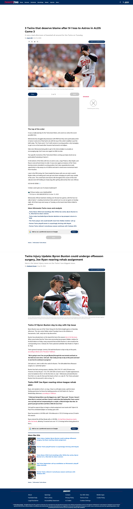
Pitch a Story (48, 498)
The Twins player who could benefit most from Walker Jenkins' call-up (52, 221)
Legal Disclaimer (33, 500)
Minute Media (19, 504)
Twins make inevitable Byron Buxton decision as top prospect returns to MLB (53, 217)
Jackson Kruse (31, 266)
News (21, 2)
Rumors (27, 2)
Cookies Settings (85, 500)
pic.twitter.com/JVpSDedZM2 (42, 192)
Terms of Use (84, 498)
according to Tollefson (49, 393)
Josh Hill (30, 38)
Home (29, 242)
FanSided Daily (32, 498)
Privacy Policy (69, 498)
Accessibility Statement (52, 500)
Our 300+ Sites (84, 495)
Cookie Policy (101, 498)
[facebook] (120, 2)
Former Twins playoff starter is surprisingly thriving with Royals (50, 223)
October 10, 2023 (54, 194)
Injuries (52, 2)
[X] (123, 2)
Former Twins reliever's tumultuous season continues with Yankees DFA (53, 226)
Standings (40, 2)
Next (74, 94)
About (30, 495)
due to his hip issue (71, 337)
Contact (67, 495)
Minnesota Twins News (39, 242)
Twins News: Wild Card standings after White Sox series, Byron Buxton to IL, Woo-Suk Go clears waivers (53, 212)
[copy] (37, 42)
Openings (47, 495)
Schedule (33, 2)
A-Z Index (68, 500)
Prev (32, 94)
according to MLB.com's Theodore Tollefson (41, 352)
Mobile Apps (100, 495)
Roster (47, 2)
